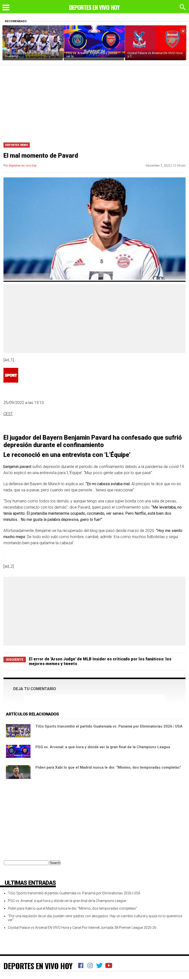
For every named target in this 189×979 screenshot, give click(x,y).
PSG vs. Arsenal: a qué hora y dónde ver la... (91, 54)
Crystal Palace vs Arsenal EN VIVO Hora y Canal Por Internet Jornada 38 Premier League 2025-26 (82, 928)
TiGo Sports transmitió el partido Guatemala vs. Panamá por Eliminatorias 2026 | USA (109, 726)
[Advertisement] (94, 102)
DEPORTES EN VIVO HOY (37, 965)
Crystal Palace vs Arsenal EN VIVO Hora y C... (155, 54)
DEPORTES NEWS (16, 145)
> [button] (183, 31)
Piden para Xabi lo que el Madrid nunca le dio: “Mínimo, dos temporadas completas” (108, 767)
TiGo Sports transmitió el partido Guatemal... (28, 54)
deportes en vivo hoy (23, 165)
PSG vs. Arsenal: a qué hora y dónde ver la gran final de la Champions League (102, 747)
